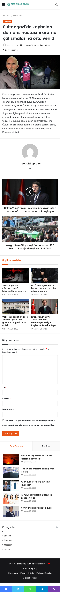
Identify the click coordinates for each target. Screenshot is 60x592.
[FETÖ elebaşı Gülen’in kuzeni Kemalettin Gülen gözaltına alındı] (44, 275)
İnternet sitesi (9, 409)
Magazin (8, 545)
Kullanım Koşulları (44, 573)
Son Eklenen (16, 446)
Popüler (46, 446)
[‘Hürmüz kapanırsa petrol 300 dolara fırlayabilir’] (11, 459)
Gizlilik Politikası (30, 578)
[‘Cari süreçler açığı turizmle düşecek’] (11, 485)
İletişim (31, 573)
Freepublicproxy (30, 568)
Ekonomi (8, 536)
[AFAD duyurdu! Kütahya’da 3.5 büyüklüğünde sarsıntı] (15, 275)
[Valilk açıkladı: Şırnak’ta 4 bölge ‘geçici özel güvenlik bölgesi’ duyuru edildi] (15, 306)
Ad (4, 387)
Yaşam (7, 549)
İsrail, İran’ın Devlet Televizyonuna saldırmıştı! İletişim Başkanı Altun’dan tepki (44, 321)
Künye (23, 573)
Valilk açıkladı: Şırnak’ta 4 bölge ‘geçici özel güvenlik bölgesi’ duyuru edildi (15, 321)
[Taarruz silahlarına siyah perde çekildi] (11, 472)
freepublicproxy (13, 45)
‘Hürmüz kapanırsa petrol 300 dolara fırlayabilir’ (37, 457)
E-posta (6, 398)
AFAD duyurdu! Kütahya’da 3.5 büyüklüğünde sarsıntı (14, 288)
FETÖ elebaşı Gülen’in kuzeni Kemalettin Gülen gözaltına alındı (44, 288)
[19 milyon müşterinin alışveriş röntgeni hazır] (11, 498)
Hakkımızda (13, 573)
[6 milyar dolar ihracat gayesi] (11, 511)
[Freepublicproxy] (19, 4)
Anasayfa (9, 15)
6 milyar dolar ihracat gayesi (36, 507)
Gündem (19, 15)
